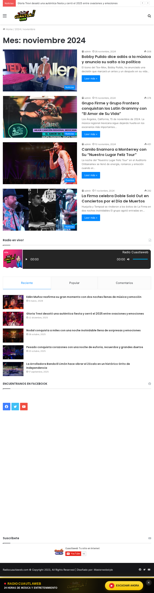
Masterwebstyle (103, 569)
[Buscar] (149, 17)
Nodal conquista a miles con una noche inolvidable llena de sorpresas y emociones (83, 330)
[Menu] (5, 17)
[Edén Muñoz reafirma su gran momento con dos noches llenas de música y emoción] (13, 302)
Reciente (27, 283)
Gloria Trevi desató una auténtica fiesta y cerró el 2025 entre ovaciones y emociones (68, 3)
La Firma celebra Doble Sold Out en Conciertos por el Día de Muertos (115, 198)
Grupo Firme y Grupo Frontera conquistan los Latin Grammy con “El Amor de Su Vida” (114, 108)
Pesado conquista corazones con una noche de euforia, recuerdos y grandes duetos (84, 347)
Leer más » (91, 134)
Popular (74, 283)
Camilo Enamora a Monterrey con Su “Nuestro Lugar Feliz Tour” (114, 152)
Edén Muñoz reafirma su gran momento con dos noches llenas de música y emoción (83, 297)
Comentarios (124, 283)
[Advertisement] (77, 52)
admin (88, 98)
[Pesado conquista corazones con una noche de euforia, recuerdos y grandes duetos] (13, 352)
